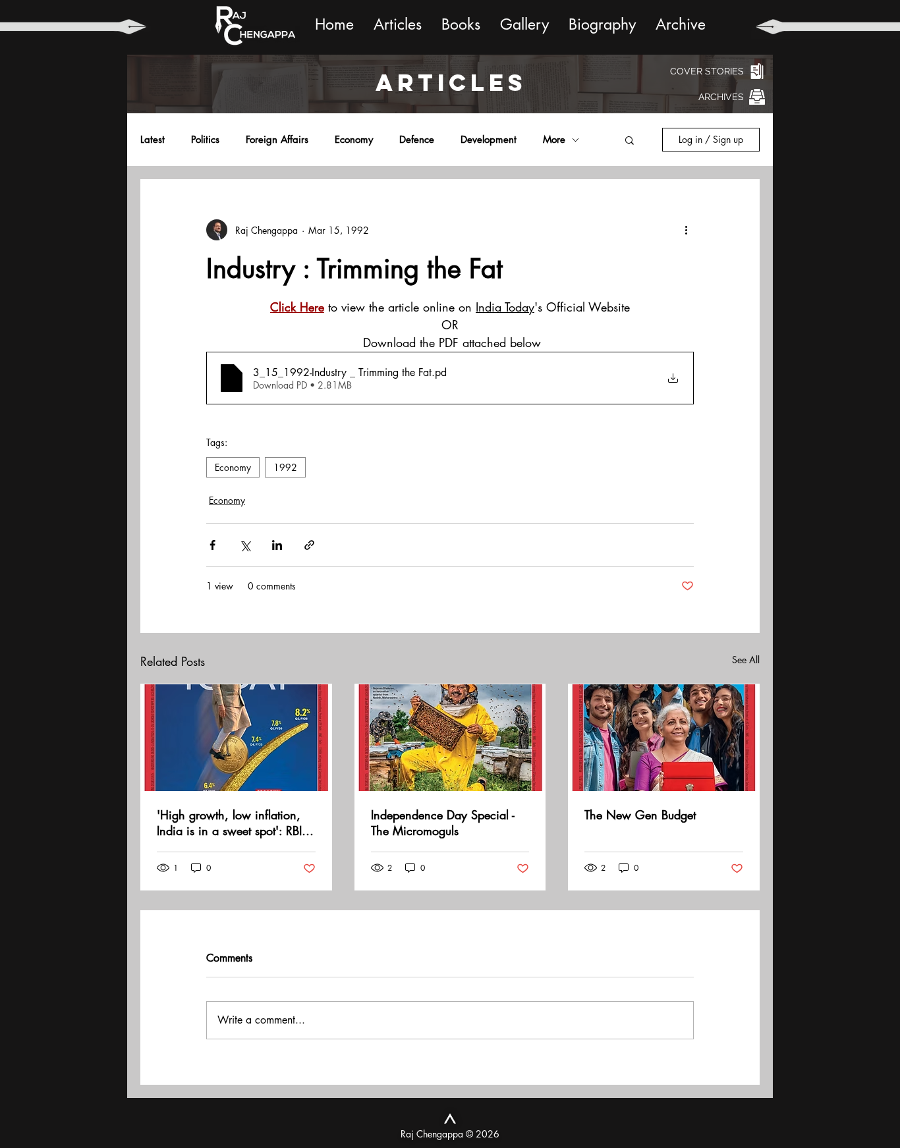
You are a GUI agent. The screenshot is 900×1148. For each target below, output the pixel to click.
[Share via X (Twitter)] (245, 545)
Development (489, 140)
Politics (205, 140)
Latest (152, 140)
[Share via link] (309, 545)
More (554, 140)
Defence (416, 140)
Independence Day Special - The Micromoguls (443, 822)
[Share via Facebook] (212, 545)
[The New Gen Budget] (664, 737)
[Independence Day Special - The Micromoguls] (450, 737)
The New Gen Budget (640, 815)
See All (746, 659)
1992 (285, 467)
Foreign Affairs (277, 140)
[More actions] (686, 230)
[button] (629, 139)
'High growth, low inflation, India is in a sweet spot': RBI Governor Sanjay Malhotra (229, 822)
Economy (354, 140)
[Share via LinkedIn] (277, 545)
